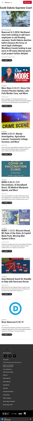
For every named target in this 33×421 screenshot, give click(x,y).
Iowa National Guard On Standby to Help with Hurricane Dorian (16, 280)
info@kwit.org (9, 369)
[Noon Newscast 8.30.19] (16, 309)
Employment (6, 385)
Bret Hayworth (5, 57)
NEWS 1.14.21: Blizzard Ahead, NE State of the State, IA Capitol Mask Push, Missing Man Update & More (16, 234)
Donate (28, 2)
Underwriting (6, 394)
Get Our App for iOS (8, 404)
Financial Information (8, 391)
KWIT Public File (7, 378)
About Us (5, 375)
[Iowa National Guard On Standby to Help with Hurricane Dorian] (16, 266)
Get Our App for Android (9, 401)
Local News (4, 85)
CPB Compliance (7, 398)
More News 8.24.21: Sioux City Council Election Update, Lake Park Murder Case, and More (16, 91)
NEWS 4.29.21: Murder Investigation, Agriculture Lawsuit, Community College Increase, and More (15, 137)
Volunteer (5, 388)
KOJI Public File (6, 381)
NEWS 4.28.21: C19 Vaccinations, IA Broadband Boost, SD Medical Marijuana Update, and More (15, 186)
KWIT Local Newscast (6, 30)
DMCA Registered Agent (8, 372)
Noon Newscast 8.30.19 (12, 322)
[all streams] (31, 419)
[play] (2, 419)
